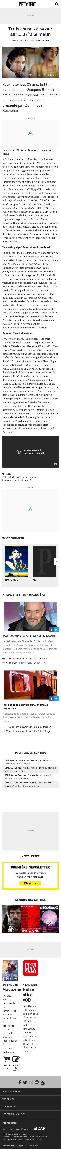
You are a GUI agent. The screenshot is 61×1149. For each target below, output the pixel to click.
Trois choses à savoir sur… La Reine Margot (28, 731)
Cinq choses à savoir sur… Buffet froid (26, 662)
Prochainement (11, 1091)
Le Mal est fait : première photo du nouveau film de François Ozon (30, 769)
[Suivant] (56, 561)
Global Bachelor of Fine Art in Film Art (18, 1136)
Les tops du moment (13, 1114)
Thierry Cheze (42, 40)
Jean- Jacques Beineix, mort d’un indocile (29, 636)
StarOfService (41, 1136)
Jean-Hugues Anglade (27, 477)
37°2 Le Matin (11, 580)
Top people (8, 1106)
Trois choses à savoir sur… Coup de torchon (28, 726)
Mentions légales (9, 1145)
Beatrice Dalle (8, 477)
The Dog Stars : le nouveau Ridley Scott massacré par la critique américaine (28, 784)
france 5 (27, 480)
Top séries (8, 1099)
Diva (35, 580)
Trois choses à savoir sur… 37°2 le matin (27, 658)
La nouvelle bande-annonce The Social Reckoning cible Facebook (28, 762)
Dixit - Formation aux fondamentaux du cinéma (22, 1139)
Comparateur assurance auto (14, 1134)
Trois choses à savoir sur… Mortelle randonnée (25, 706)
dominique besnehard (12, 480)
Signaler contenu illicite (28, 1145)
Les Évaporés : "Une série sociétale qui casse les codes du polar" (28, 777)
